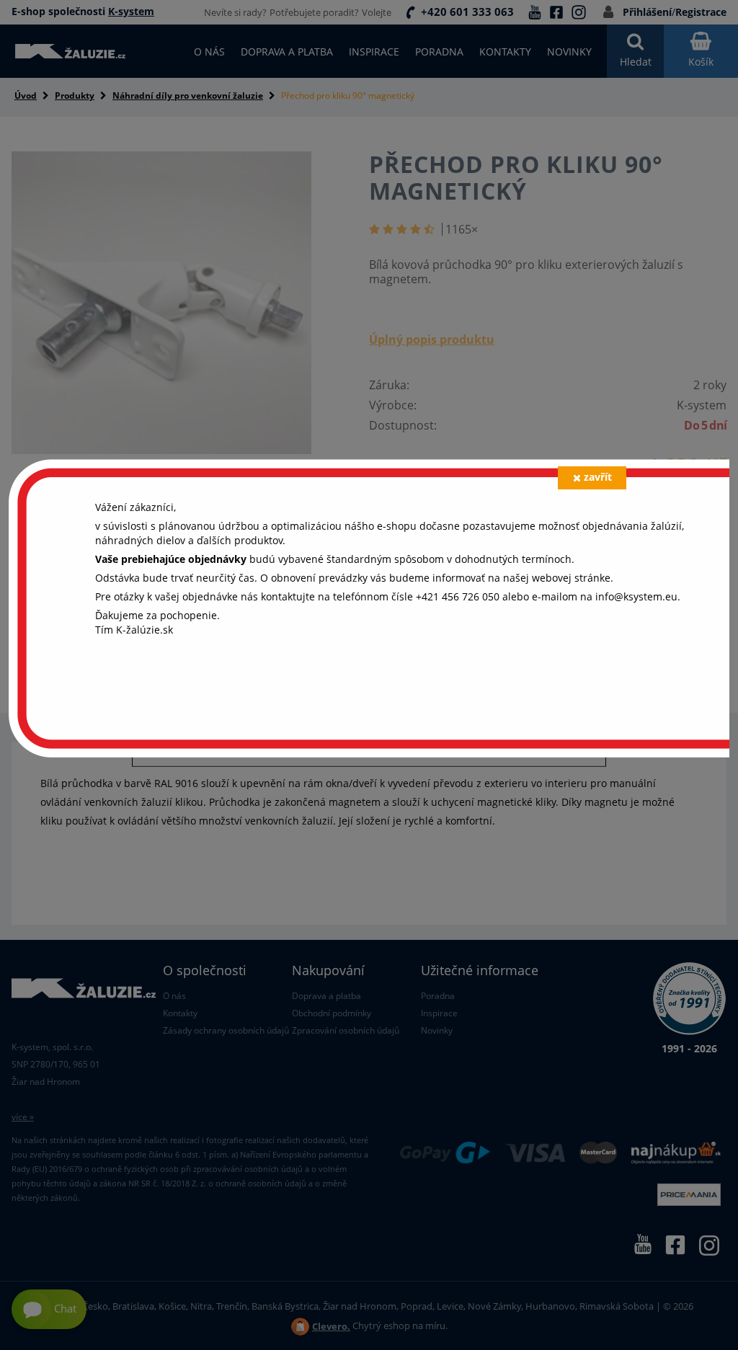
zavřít (598, 477)
